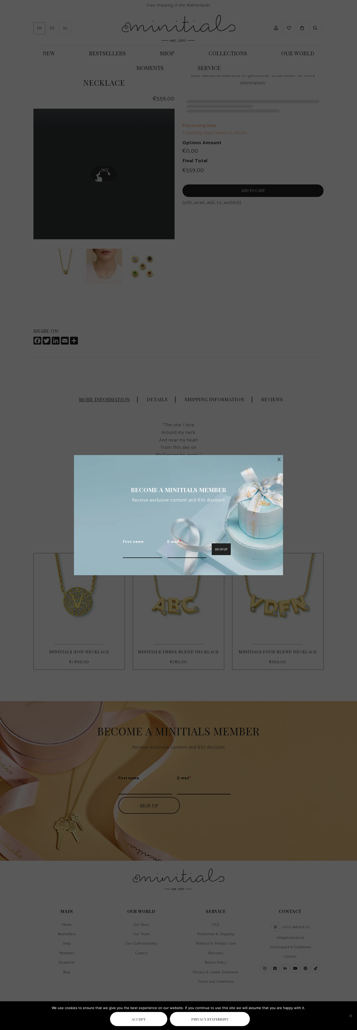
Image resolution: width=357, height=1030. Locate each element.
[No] (350, 1015)
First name (133, 542)
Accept (138, 1019)
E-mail (174, 542)
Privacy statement (209, 1019)
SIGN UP (221, 549)
